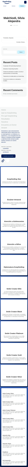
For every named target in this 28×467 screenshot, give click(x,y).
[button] (25, 2)
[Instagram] (7, 160)
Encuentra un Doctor (9, 125)
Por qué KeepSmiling (9, 116)
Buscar (21, 52)
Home (3, 110)
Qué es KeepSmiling (8, 113)
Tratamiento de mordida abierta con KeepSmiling (13, 76)
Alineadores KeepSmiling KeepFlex (10, 68)
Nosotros (4, 122)
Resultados (5, 119)
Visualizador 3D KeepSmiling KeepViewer (12, 65)
